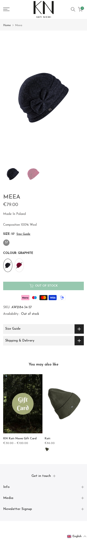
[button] (77, 536)
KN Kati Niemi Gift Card (20, 438)
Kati (47, 438)
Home (7, 25)
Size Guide (23, 234)
